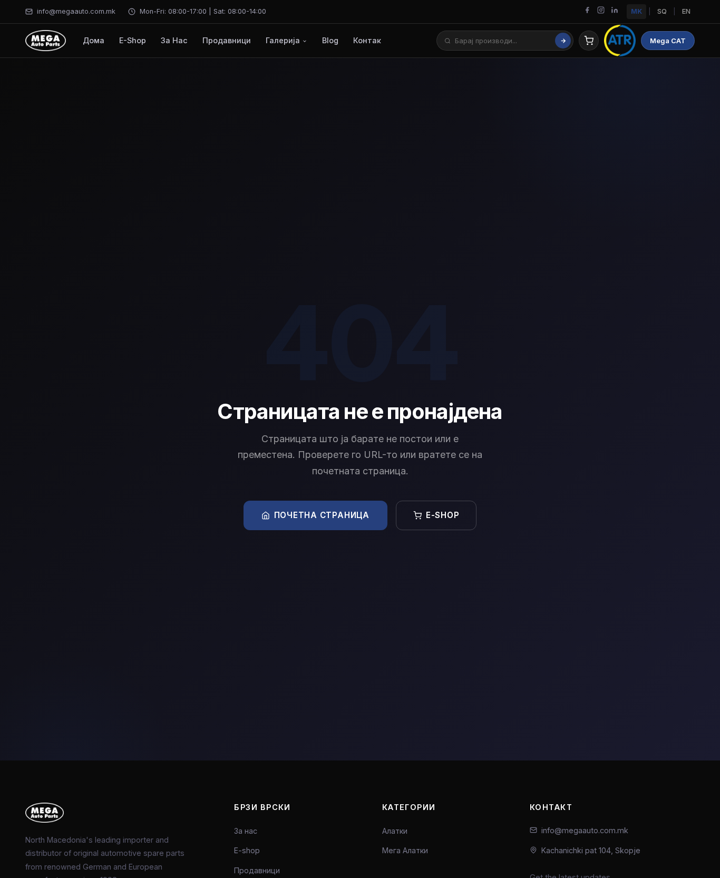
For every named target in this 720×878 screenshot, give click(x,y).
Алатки (394, 830)
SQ (662, 11)
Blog (330, 40)
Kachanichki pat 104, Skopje (590, 850)
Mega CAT (668, 40)
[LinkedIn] (614, 11)
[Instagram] (601, 11)
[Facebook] (587, 11)
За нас (245, 830)
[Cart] (589, 41)
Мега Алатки (405, 850)
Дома (93, 40)
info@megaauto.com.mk (76, 11)
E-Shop (132, 40)
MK (636, 11)
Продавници (226, 40)
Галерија (284, 40)
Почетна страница (321, 515)
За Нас (174, 40)
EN (686, 11)
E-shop (443, 515)
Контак (367, 40)
